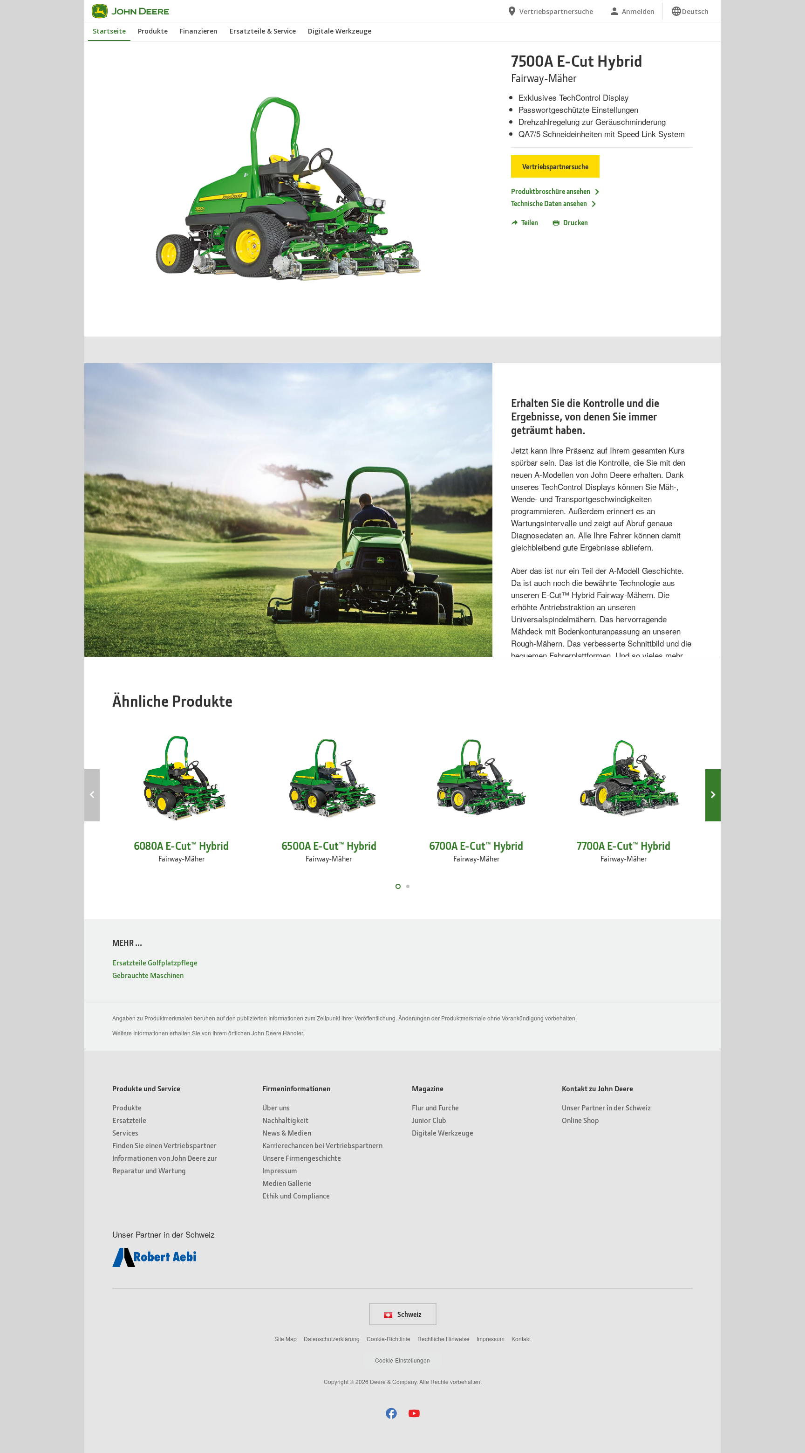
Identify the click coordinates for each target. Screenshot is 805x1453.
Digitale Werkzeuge (339, 31)
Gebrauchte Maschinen (148, 975)
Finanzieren (199, 31)
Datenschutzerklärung (332, 1339)
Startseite (109, 31)
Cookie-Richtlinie (388, 1339)
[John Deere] (136, 11)
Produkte (153, 31)
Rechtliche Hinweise (443, 1339)
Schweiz (409, 1314)
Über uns (276, 1107)
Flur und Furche (435, 1107)
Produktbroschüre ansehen (550, 191)
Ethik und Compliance (296, 1195)
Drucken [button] (575, 222)
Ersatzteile (129, 1120)
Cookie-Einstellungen (402, 1360)
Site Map (285, 1339)
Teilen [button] (529, 222)
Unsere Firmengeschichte (301, 1158)
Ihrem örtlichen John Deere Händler (257, 1033)
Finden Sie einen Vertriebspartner (164, 1145)
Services (125, 1132)
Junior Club (429, 1120)
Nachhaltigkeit (285, 1120)
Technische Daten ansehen (549, 203)
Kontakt (521, 1339)
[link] (689, 11)
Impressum (279, 1170)
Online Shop (580, 1120)
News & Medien (286, 1132)
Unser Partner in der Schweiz (606, 1107)
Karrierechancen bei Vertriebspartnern (322, 1145)
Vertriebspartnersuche (555, 166)
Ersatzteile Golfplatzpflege (155, 962)
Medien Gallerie (287, 1183)
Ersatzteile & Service (263, 31)
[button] (391, 1413)
